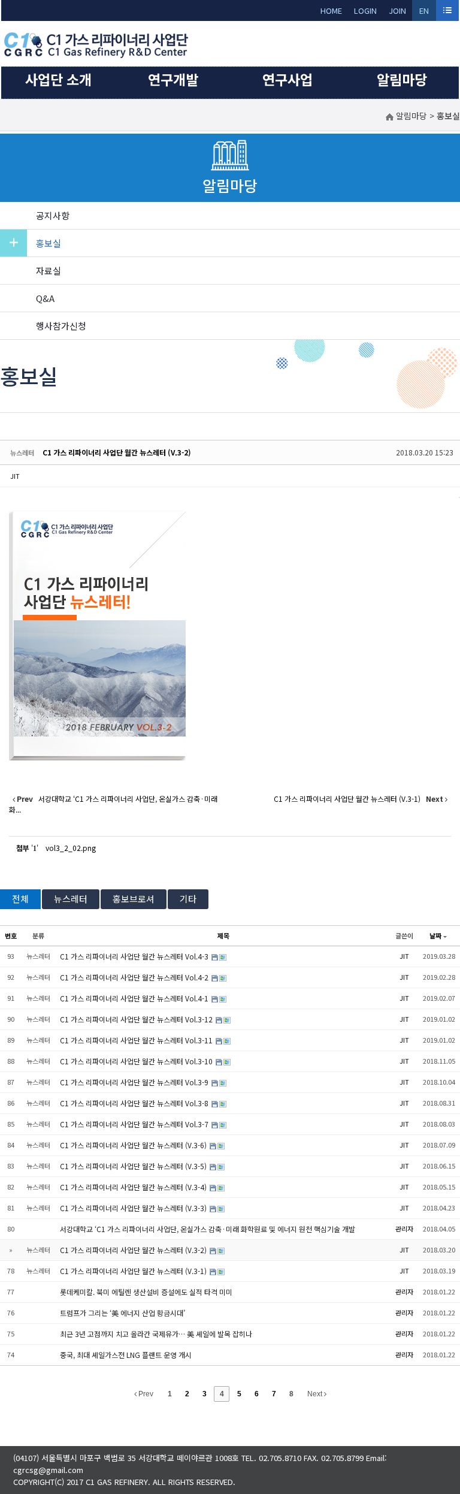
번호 (11, 935)
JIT (15, 476)
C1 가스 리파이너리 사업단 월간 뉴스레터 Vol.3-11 (137, 1040)
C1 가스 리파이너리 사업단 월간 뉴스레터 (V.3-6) (134, 1145)
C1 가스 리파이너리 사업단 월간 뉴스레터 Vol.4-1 (135, 998)
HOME (331, 10)
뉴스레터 (70, 898)
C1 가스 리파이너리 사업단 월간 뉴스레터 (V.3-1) (134, 1271)
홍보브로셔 (134, 898)
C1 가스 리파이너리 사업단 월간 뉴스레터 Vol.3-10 (137, 1061)
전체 (20, 898)
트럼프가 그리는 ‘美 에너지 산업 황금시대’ (122, 1313)
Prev (145, 1394)
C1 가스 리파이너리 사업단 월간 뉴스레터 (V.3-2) (117, 452)
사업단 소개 (58, 79)
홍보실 (48, 243)
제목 (223, 935)
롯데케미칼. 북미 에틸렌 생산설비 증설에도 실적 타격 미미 (146, 1292)
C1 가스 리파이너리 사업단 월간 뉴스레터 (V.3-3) (134, 1208)
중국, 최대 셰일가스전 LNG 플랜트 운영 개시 (126, 1355)
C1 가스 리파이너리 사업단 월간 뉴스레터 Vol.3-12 (137, 1019)
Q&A (45, 298)
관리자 (404, 1228)
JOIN (397, 10)
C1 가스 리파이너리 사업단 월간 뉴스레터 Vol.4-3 (135, 956)
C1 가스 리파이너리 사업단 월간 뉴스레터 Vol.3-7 (135, 1124)
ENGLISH (424, 13)
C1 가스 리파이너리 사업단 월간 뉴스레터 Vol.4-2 (135, 977)
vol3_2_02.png (71, 848)
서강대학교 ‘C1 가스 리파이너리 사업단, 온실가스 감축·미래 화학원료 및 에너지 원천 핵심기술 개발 (207, 1229)
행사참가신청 (61, 325)
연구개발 (173, 79)
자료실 (48, 270)
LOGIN (365, 10)
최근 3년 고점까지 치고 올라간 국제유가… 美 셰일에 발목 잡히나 (156, 1334)
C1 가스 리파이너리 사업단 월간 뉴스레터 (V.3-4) (134, 1187)
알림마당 (402, 79)
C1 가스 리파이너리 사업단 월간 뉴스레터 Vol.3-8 (135, 1103)
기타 (188, 898)
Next (315, 1394)
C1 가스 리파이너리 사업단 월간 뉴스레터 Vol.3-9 (135, 1082)
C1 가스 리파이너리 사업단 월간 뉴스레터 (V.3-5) (134, 1166)
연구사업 (287, 79)
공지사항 (52, 215)
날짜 (435, 935)
